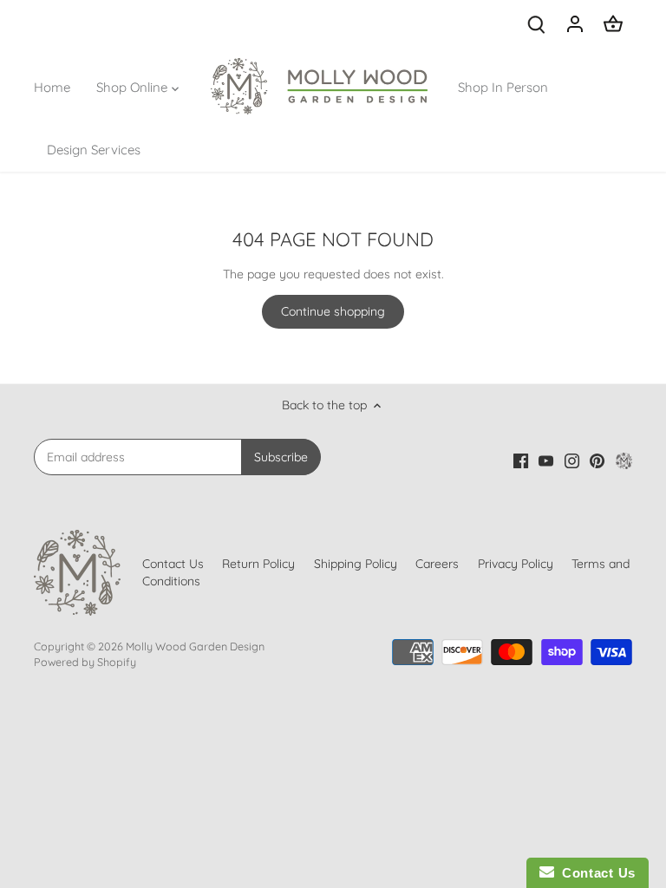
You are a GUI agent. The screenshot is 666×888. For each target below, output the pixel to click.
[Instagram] (503, 804)
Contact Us (595, 872)
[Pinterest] (528, 804)
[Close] (611, 616)
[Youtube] (477, 804)
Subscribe (554, 753)
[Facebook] (452, 804)
